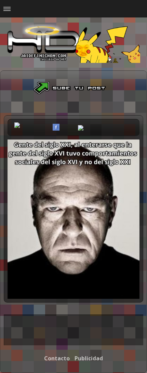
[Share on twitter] (64, 127)
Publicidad (89, 358)
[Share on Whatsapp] (80, 128)
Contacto (57, 358)
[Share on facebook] (56, 127)
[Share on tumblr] (72, 127)
